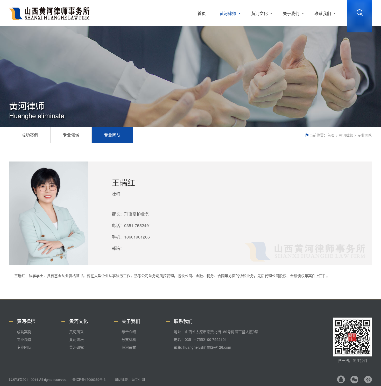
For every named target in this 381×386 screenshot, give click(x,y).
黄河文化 (259, 13)
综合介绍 (129, 331)
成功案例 (30, 135)
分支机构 (129, 339)
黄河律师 (228, 13)
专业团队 (364, 135)
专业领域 (71, 135)
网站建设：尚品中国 (130, 379)
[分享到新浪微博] (368, 379)
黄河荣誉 (129, 347)
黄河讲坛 (76, 339)
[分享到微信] (354, 379)
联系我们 (322, 13)
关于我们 (291, 13)
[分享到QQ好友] (341, 379)
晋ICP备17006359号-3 (88, 379)
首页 (201, 13)
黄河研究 (76, 347)
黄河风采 (76, 331)
